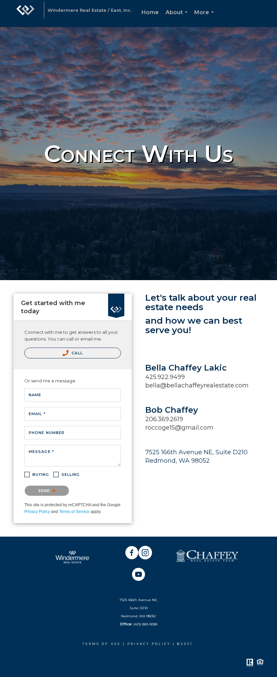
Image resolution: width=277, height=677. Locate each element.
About (178, 18)
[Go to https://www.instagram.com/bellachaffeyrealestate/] (145, 553)
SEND (45, 490)
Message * (41, 451)
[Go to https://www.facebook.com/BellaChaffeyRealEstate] (131, 553)
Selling (70, 474)
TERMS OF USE (101, 644)
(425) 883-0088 (145, 624)
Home (150, 12)
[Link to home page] (25, 13)
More (205, 18)
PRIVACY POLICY (150, 644)
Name (35, 394)
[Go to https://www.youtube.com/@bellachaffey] (138, 575)
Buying (40, 474)
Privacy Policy (37, 511)
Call (76, 353)
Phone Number (47, 432)
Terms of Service (74, 511)
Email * (37, 413)
